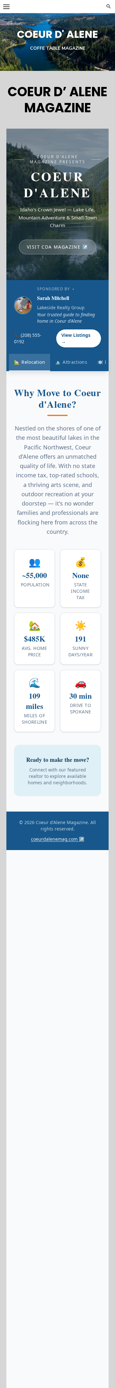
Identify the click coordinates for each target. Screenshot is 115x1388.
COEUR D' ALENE (57, 34)
